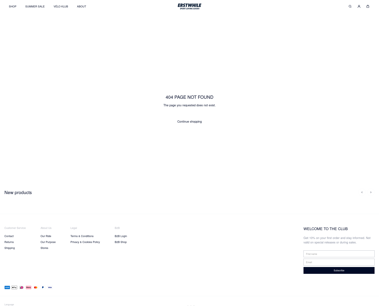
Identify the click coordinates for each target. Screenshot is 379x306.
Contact (9, 236)
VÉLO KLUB (61, 6)
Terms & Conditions (82, 236)
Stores (44, 248)
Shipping (9, 248)
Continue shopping (189, 121)
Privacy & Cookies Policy (85, 242)
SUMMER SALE (35, 6)
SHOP (12, 6)
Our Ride (46, 236)
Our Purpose (48, 242)
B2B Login (121, 236)
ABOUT (81, 6)
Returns (9, 242)
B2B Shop (121, 242)
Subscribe (339, 270)
